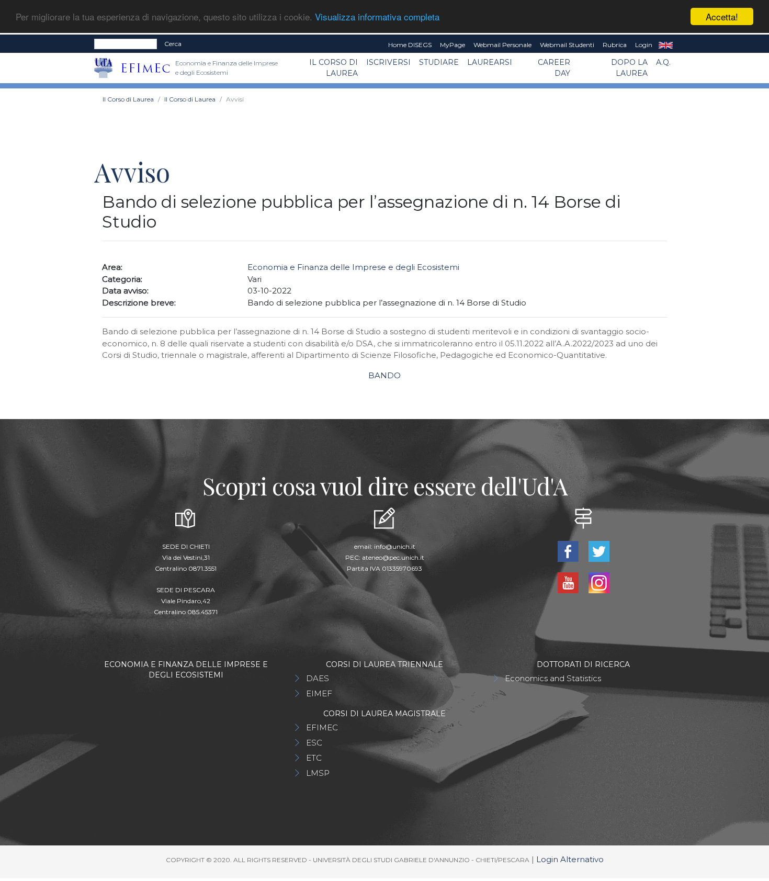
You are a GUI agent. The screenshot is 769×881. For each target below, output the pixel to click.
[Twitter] (598, 551)
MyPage (452, 45)
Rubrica (615, 45)
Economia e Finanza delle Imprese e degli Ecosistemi (353, 267)
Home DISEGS (410, 45)
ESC (314, 743)
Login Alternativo (570, 859)
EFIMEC (322, 727)
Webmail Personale (502, 45)
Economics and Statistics (553, 678)
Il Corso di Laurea (333, 68)
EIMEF (319, 693)
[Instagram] (598, 582)
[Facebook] (569, 551)
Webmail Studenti (567, 45)
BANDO (384, 375)
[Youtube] (569, 582)
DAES (317, 678)
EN (666, 45)
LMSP (318, 773)
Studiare (439, 62)
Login (643, 45)
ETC (314, 758)
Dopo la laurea (629, 68)
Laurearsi (489, 62)
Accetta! (722, 16)
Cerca (173, 44)
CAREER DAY (554, 68)
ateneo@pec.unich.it (393, 557)
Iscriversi (388, 62)
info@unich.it (394, 546)
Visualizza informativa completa (377, 17)
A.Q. (663, 62)
